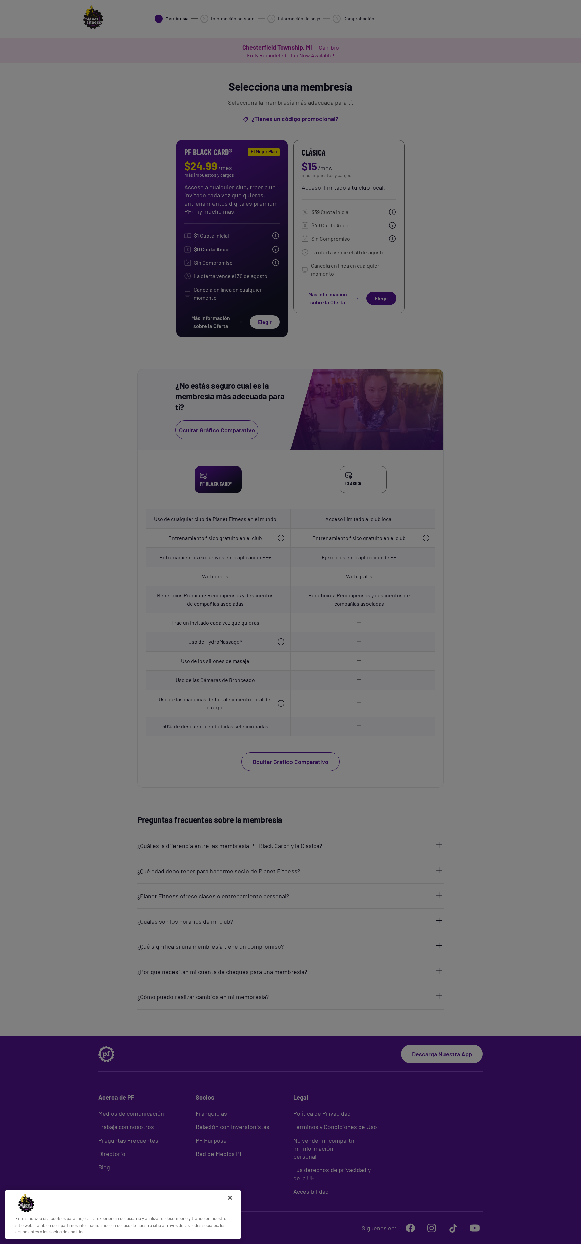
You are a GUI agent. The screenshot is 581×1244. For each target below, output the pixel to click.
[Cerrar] (230, 1197)
